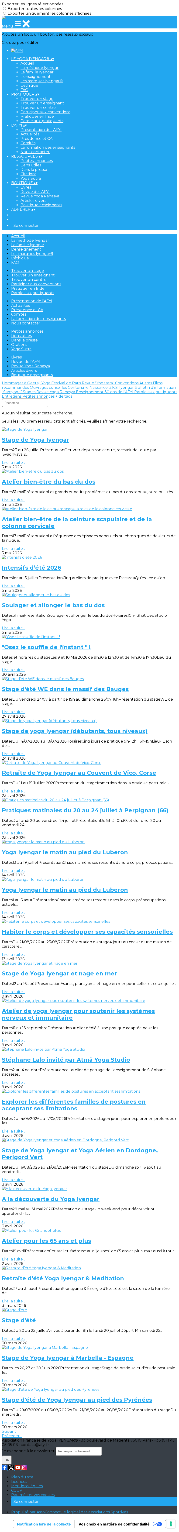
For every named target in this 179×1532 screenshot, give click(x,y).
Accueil (27, 63)
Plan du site (22, 1477)
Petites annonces (37, 160)
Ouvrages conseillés (49, 387)
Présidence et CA (36, 138)
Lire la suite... (13, 462)
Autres (146, 383)
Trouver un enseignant (42, 103)
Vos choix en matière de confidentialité (114, 1524)
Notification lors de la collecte (44, 1524)
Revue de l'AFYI (35, 191)
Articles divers (33, 200)
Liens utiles (31, 165)
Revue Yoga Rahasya (40, 196)
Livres (26, 187)
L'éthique (29, 85)
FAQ (24, 90)
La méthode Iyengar (40, 67)
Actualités (30, 134)
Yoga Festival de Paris (61, 383)
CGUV (16, 1490)
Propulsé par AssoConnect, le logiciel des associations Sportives (69, 1512)
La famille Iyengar (37, 72)
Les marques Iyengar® (42, 81)
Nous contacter (35, 152)
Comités (28, 143)
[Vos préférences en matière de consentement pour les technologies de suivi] (170, 1523)
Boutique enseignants (41, 205)
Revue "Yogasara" (98, 383)
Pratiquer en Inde (37, 116)
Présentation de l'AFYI (41, 129)
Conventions (127, 383)
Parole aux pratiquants (42, 121)
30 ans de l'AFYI (119, 392)
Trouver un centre (38, 107)
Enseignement (90, 392)
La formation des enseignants (48, 147)
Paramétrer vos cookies (33, 1495)
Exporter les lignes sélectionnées (32, 4)
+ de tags (63, 396)
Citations (28, 174)
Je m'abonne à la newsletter (28, 1451)
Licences (19, 1481)
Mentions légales (27, 1486)
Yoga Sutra (31, 178)
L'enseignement (36, 76)
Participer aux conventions (45, 112)
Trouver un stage (37, 98)
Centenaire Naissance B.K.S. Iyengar (101, 387)
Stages (29, 392)
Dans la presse (34, 169)
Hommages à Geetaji (21, 383)
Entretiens (12, 396)
